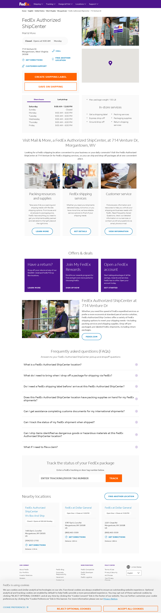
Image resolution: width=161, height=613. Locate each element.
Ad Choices (109, 575)
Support (92, 4)
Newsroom (60, 577)
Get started (111, 287)
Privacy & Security (111, 572)
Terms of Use (109, 569)
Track (113, 478)
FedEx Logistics (86, 577)
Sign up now (72, 287)
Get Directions (32, 60)
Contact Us (60, 580)
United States (136, 567)
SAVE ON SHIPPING (44, 85)
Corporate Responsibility (61, 573)
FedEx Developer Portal (87, 573)
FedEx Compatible (87, 569)
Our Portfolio (24, 572)
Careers (22, 578)
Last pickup (62, 99)
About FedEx (24, 569)
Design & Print (64, 4)
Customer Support (34, 66)
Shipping (37, 4)
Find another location (62, 59)
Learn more (40, 230)
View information (117, 230)
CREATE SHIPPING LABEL (46, 75)
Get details (78, 230)
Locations (80, 4)
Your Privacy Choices (109, 579)
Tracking (49, 4)
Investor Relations (25, 575)
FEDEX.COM (89, 335)
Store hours (39, 99)
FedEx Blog (60, 569)
